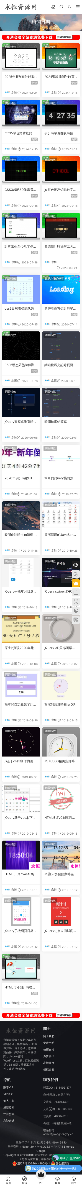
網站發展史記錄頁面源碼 (60, 365)
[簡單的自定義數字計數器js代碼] (21, 685)
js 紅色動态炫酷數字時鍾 (60, 190)
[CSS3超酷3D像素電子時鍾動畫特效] (21, 170)
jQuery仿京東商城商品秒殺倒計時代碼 (60, 931)
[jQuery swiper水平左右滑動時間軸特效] (61, 572)
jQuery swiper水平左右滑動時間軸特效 (59, 591)
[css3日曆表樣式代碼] (21, 289)
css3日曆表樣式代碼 (19, 308)
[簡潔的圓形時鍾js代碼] (61, 685)
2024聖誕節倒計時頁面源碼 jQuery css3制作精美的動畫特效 (60, 77)
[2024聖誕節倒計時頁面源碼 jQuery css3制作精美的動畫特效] (61, 57)
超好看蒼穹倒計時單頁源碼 (60, 308)
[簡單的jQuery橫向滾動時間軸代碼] (61, 459)
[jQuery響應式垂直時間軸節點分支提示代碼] (21, 402)
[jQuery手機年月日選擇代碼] (21, 572)
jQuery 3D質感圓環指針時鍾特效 (59, 648)
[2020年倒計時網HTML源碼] (21, 459)
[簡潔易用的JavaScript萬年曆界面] (61, 515)
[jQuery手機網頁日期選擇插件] (21, 911)
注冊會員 (8, 1114)
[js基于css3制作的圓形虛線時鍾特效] (21, 741)
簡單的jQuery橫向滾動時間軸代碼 (60, 478)
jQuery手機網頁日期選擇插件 (21, 931)
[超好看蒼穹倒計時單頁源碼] (61, 289)
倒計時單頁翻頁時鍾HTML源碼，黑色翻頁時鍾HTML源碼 (60, 133)
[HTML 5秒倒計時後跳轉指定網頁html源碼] (21, 968)
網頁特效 (10, 46)
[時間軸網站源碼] (61, 402)
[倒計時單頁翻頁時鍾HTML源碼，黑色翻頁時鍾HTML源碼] (61, 114)
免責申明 (48, 1043)
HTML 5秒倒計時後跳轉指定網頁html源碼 (20, 987)
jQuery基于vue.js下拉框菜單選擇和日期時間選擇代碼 (20, 818)
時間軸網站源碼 (55, 422)
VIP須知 (8, 1094)
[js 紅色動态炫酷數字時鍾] (61, 170)
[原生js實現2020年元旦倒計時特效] (21, 628)
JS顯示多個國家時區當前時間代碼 (60, 874)
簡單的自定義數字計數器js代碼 (20, 704)
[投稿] (53, 6)
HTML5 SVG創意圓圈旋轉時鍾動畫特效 (59, 818)
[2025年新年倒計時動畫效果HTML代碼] (21, 57)
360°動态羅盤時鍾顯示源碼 (21, 365)
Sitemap (69, 1146)
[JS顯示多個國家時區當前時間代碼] (61, 855)
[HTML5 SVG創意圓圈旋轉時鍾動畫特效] (61, 798)
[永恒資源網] (20, 7)
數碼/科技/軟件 (54, 278)
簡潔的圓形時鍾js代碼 (59, 704)
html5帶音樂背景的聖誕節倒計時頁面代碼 (20, 133)
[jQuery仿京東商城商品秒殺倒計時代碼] (61, 911)
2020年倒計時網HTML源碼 (21, 478)
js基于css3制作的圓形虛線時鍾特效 (20, 761)
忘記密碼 (8, 1120)
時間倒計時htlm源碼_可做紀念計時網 (20, 535)
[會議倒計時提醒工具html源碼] (61, 227)
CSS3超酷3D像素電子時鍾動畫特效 (20, 190)
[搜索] (61, 6)
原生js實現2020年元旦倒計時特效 (21, 648)
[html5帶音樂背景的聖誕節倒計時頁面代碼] (21, 114)
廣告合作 (48, 1056)
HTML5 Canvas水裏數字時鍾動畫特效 (21, 874)
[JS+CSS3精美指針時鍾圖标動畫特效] (61, 741)
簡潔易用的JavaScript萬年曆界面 (60, 535)
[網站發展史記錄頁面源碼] (61, 345)
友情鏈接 (48, 1063)
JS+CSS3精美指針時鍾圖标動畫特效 (59, 761)
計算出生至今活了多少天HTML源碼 (20, 246)
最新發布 (8, 1107)
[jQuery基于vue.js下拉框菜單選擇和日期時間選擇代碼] (21, 798)
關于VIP (8, 1087)
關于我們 (48, 1036)
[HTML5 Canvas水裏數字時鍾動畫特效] (21, 855)
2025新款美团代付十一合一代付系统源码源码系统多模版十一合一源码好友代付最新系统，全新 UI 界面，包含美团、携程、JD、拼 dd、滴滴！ (57, 1169)
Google (41, 1150)
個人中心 (8, 1100)
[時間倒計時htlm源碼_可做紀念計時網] (21, 515)
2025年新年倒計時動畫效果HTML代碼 (20, 77)
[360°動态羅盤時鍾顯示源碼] (21, 345)
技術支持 (48, 1049)
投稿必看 (48, 1069)
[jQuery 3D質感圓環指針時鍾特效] (61, 628)
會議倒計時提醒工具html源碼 (60, 246)
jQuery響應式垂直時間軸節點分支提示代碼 (21, 422)
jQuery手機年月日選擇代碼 (21, 591)
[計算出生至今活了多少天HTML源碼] (21, 227)
